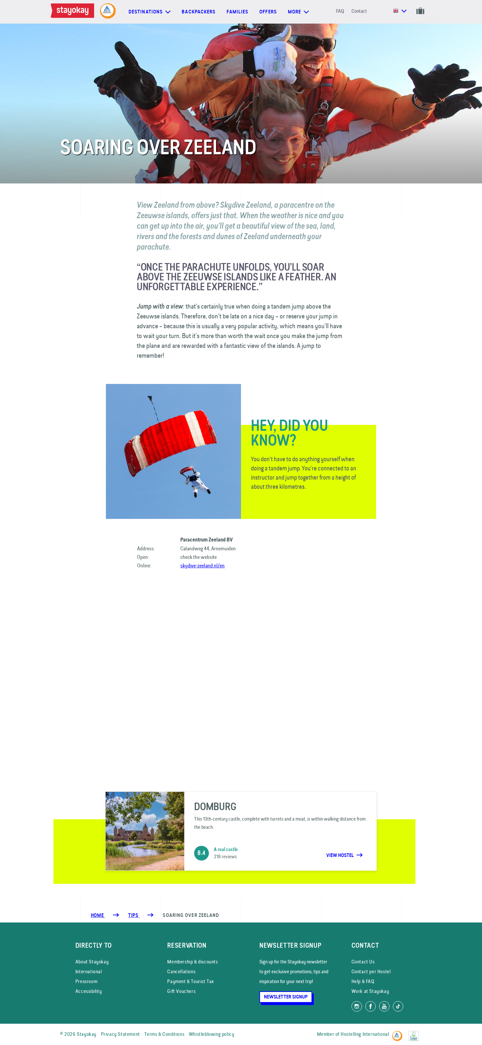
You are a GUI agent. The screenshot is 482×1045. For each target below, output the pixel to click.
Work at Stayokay (370, 991)
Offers (268, 12)
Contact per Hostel (371, 971)
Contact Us (363, 961)
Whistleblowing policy (211, 1034)
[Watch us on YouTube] (384, 1006)
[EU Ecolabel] (415, 1033)
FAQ (340, 11)
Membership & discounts (192, 961)
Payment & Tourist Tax (190, 981)
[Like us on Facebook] (370, 1006)
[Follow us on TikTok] (398, 1006)
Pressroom (86, 981)
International (88, 971)
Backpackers (198, 12)
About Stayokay (92, 961)
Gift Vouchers (181, 991)
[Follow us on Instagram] (356, 1006)
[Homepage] (74, 11)
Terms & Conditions (164, 1034)
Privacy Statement (120, 1034)
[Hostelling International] (399, 1033)
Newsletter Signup (286, 997)
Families (237, 12)
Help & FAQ (362, 981)
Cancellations (181, 971)
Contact (359, 11)
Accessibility (88, 991)
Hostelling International (365, 1034)
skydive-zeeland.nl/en (202, 565)
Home (98, 915)
